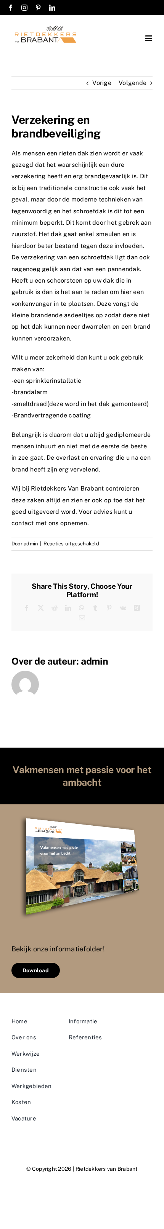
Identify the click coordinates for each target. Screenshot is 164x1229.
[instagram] (24, 8)
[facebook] (11, 8)
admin (31, 544)
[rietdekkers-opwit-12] (46, 25)
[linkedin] (52, 8)
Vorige (101, 82)
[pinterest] (38, 8)
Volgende (132, 82)
